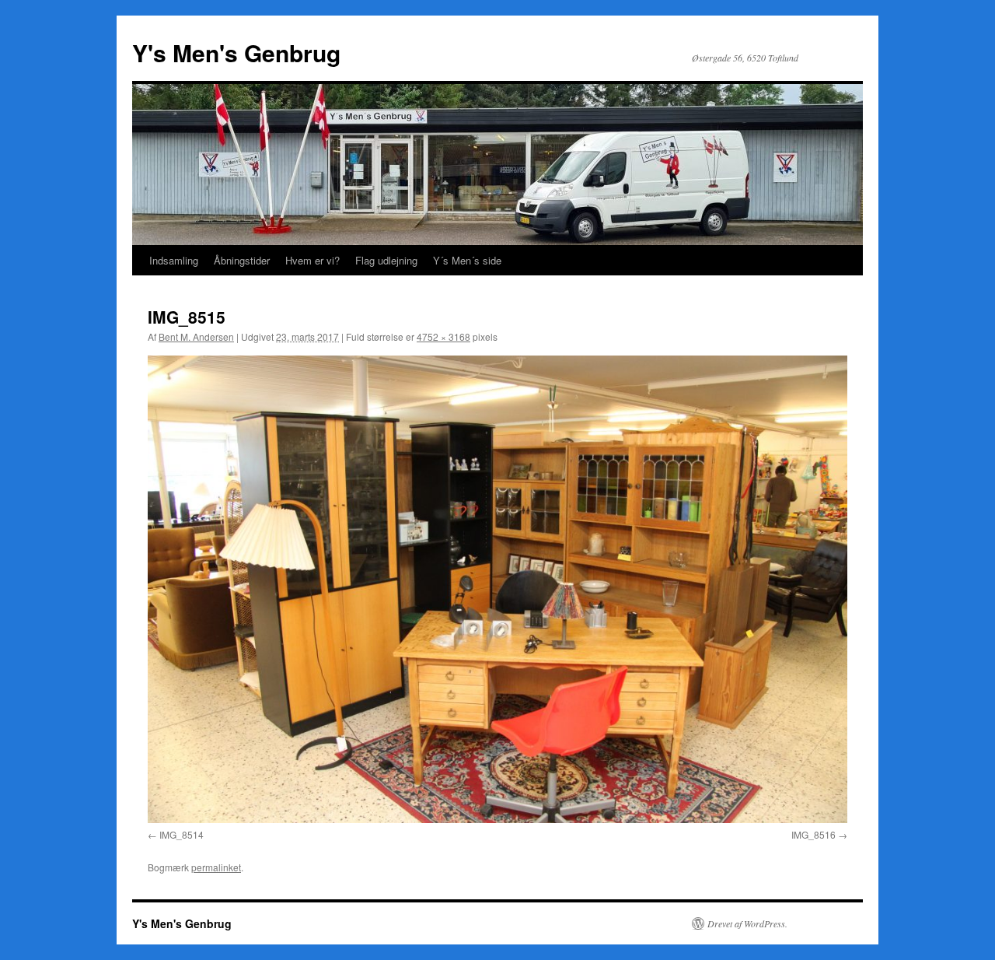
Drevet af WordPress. (747, 923)
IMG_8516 (813, 834)
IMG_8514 (181, 834)
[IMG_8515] (497, 589)
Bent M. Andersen (196, 336)
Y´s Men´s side (467, 260)
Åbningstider (242, 260)
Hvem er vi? (312, 260)
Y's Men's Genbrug (236, 52)
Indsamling (173, 260)
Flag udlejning (386, 260)
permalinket (216, 867)
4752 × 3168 (443, 336)
